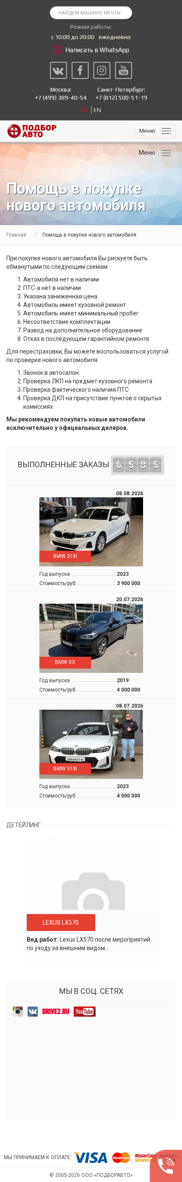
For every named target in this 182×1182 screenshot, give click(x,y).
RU (84, 109)
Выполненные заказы (88, 465)
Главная (16, 235)
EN (97, 109)
